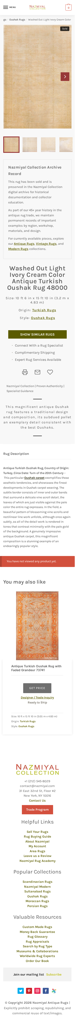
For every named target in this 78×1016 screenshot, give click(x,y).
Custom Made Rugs (37, 927)
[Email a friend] (37, 372)
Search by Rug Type (37, 946)
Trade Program (37, 810)
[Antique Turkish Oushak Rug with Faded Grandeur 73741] (37, 625)
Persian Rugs (37, 906)
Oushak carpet (34, 478)
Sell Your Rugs (37, 832)
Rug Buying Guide (37, 836)
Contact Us (37, 800)
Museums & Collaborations (37, 951)
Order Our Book (37, 961)
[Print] (25, 372)
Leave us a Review (37, 856)
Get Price (37, 688)
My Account (37, 846)
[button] (65, 76)
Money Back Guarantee (37, 932)
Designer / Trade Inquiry (37, 697)
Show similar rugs (37, 334)
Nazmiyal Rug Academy (37, 861)
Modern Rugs (18, 249)
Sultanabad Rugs (37, 891)
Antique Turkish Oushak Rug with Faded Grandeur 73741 (36, 668)
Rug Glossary (37, 937)
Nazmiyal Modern (37, 887)
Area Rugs (37, 851)
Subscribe (54, 974)
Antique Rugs (24, 244)
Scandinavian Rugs (37, 882)
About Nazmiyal (37, 841)
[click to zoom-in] (39, 76)
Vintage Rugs (46, 244)
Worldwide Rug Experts (37, 956)
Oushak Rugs (17, 19)
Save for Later (50, 372)
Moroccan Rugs (37, 901)
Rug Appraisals (37, 941)
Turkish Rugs (44, 310)
